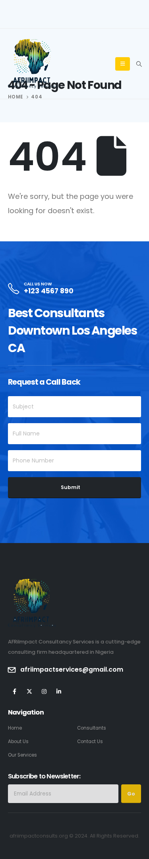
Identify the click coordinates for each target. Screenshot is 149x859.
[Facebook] (14, 691)
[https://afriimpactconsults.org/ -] (32, 64)
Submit (70, 487)
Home (15, 728)
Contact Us (90, 741)
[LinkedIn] (58, 691)
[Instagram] (43, 691)
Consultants (91, 728)
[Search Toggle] (138, 64)
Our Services (22, 755)
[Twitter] (29, 691)
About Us (18, 741)
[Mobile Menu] (122, 64)
